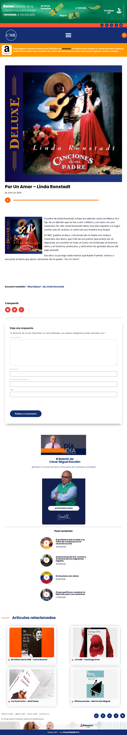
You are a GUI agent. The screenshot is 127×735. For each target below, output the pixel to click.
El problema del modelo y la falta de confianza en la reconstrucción (70, 541)
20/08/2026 (61, 547)
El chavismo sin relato (67, 576)
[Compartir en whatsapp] (21, 310)
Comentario (16, 337)
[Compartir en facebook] (8, 310)
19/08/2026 (61, 564)
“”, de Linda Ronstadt (45, 286)
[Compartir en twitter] (14, 310)
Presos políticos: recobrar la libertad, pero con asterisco (70, 593)
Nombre (14, 369)
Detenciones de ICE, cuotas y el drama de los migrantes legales (71, 558)
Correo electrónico (19, 379)
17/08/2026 (61, 597)
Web (12, 390)
